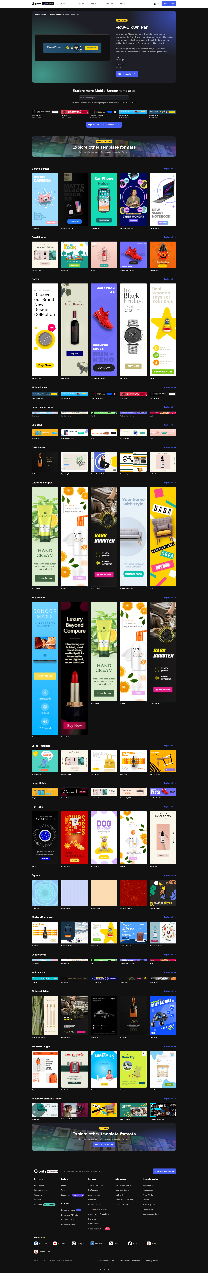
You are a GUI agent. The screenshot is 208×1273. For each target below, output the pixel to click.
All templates (40, 15)
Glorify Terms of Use (105, 1261)
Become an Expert (68, 1225)
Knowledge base (41, 1190)
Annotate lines (94, 1195)
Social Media (148, 1195)
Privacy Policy (152, 1261)
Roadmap (38, 1205)
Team (63, 1190)
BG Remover (93, 1190)
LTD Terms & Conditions (130, 1261)
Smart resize (93, 1224)
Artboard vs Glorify (123, 1185)
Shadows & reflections (97, 1209)
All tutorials (39, 1185)
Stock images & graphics (98, 1214)
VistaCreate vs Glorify (124, 1200)
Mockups (92, 1200)
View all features (95, 1185)
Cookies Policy (103, 1269)
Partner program (68, 1210)
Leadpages (66, 1195)
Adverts (146, 1200)
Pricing (64, 1185)
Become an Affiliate (69, 1215)
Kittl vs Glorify (121, 1195)
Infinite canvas (94, 1204)
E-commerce (148, 1190)
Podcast (37, 1200)
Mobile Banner (55, 15)
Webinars (38, 1195)
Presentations (148, 1209)
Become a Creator (68, 1220)
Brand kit (92, 1219)
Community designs (151, 1214)
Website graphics (150, 1204)
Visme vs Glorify (122, 1204)
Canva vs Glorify (122, 1190)
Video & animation (96, 1229)
